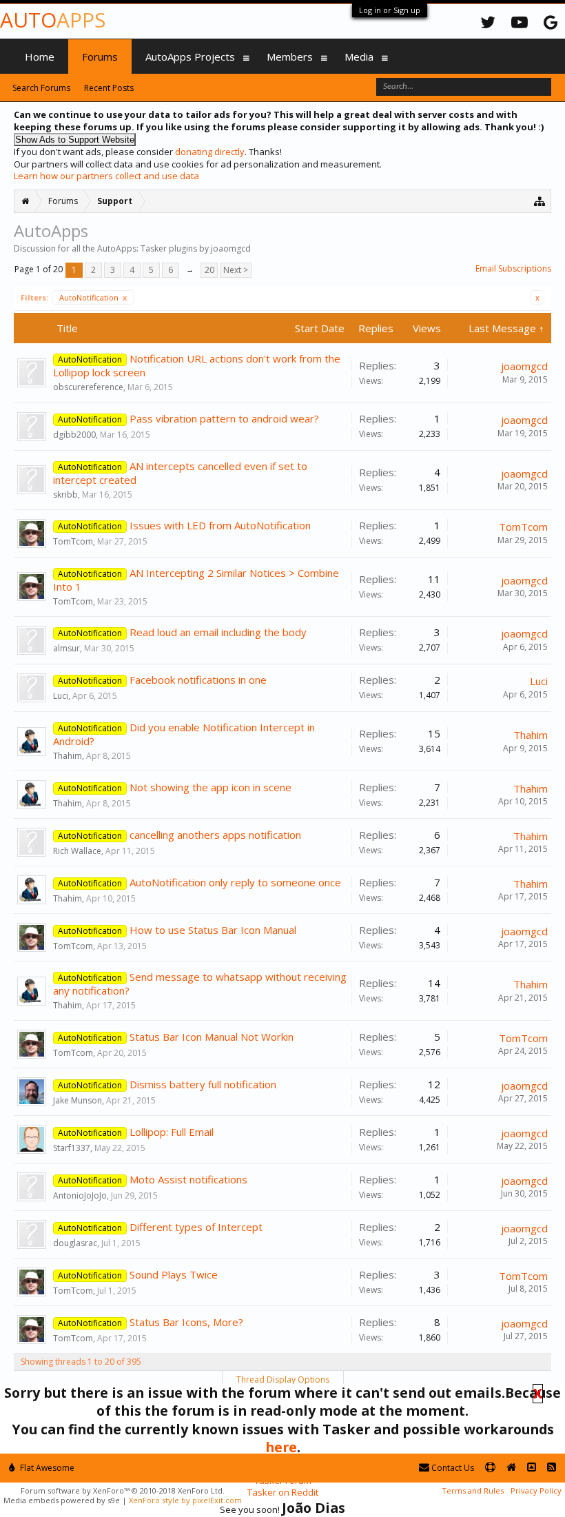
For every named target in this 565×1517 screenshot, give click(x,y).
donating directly (210, 151)
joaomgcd (524, 366)
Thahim (67, 756)
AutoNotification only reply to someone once (235, 882)
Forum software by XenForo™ (123, 1490)
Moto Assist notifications (188, 1179)
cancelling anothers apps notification (215, 835)
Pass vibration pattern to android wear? (224, 418)
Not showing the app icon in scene (210, 787)
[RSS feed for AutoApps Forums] (552, 1467)
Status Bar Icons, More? (186, 1322)
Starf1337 (71, 1148)
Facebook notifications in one (198, 679)
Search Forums (41, 88)
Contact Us (451, 1468)
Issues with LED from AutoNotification (220, 525)
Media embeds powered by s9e (61, 1500)
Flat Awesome (46, 1468)
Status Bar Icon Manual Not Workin (212, 1036)
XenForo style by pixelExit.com (185, 1500)
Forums (100, 56)
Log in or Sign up (389, 10)
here (281, 1447)
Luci (60, 696)
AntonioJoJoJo (80, 1195)
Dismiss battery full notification (203, 1084)
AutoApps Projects (190, 56)
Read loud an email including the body (218, 632)
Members (290, 56)
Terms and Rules (473, 1490)
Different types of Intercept (196, 1227)
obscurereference (88, 387)
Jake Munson (77, 1100)
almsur (66, 648)
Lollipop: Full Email (172, 1132)
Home (39, 56)
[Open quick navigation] (540, 200)
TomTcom (73, 541)
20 (209, 270)
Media (359, 56)
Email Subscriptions (513, 268)
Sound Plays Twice (174, 1274)
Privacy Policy (536, 1490)
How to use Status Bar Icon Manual (213, 930)
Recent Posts (109, 88)
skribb (65, 494)
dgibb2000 (74, 434)
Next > (235, 270)
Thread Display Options (282, 1379)
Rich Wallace (77, 851)
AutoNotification (93, 297)
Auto (52, 20)
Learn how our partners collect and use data (106, 176)
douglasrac (75, 1243)
